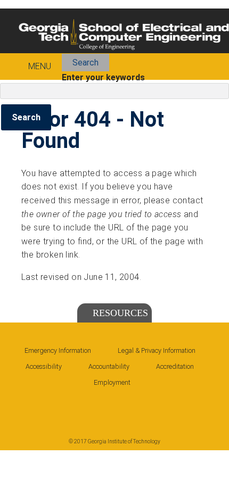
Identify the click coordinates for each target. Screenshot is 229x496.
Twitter (100, 407)
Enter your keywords (103, 77)
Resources (120, 313)
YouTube (131, 407)
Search (85, 62)
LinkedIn (69, 407)
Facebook (38, 407)
